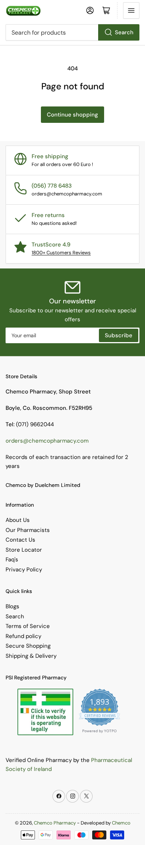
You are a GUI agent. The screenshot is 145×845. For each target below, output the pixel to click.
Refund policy (23, 636)
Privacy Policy (24, 569)
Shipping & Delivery (31, 656)
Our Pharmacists (28, 530)
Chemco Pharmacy (55, 823)
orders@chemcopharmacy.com (47, 440)
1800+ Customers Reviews (61, 252)
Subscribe (118, 335)
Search (124, 32)
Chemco (121, 823)
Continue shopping (72, 114)
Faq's (12, 559)
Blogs (12, 606)
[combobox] (72, 32)
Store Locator (24, 550)
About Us (18, 520)
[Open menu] (131, 10)
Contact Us (20, 539)
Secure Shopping (28, 646)
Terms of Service (28, 626)
